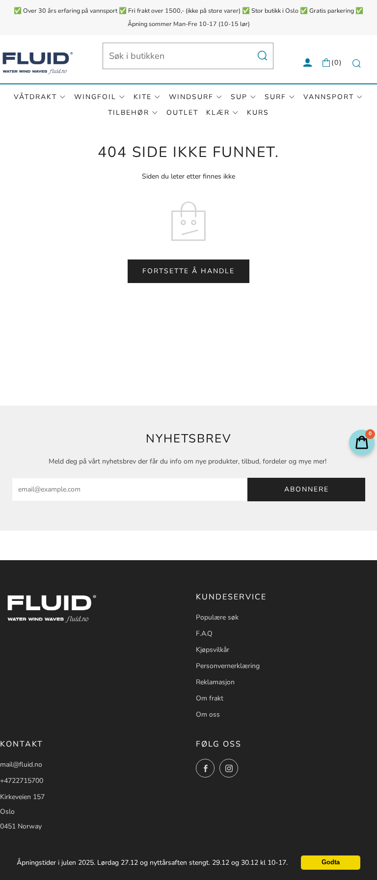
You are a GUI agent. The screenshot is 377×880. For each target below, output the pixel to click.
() (336, 62)
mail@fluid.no (21, 764)
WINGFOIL (95, 97)
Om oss (208, 714)
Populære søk (217, 617)
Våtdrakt (35, 97)
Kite (143, 97)
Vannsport (328, 97)
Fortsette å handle (188, 271)
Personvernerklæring (228, 666)
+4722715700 (21, 780)
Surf (275, 97)
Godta (331, 862)
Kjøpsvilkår (212, 649)
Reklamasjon (215, 682)
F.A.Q (204, 633)
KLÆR (218, 112)
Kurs (258, 112)
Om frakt (209, 698)
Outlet (182, 112)
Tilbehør (128, 112)
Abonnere (306, 489)
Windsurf (191, 97)
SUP (239, 97)
